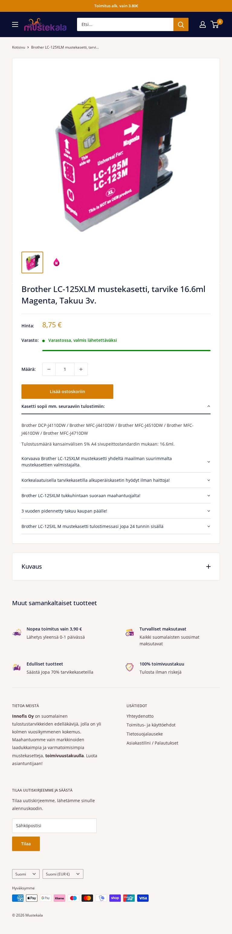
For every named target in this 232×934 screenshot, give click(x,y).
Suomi (20, 874)
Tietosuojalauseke (145, 734)
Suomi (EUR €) (58, 874)
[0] (215, 24)
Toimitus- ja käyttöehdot (151, 725)
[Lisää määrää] (81, 369)
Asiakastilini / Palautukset (152, 743)
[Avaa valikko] (15, 24)
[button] (116, 406)
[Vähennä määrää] (49, 369)
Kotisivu (18, 47)
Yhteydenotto (140, 716)
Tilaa (26, 844)
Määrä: (28, 369)
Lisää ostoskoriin (67, 391)
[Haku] (180, 24)
